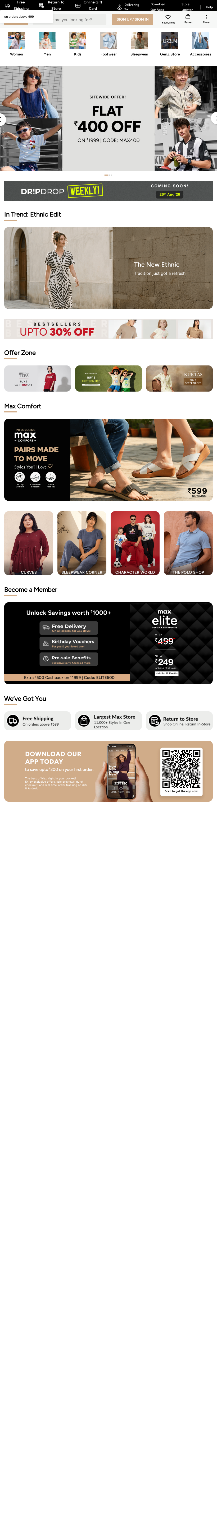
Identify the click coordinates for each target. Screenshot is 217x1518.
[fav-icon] (168, 18)
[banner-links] (108, 329)
